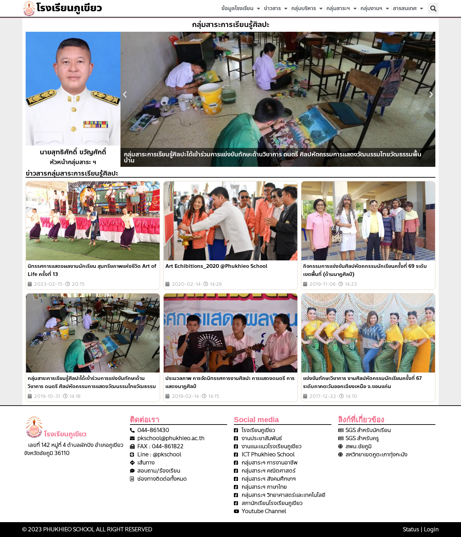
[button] (433, 8)
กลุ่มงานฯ (371, 8)
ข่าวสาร (272, 8)
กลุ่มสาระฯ (338, 8)
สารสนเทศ (404, 8)
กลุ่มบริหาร (303, 8)
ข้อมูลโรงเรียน (237, 8)
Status (411, 529)
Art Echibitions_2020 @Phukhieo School (216, 266)
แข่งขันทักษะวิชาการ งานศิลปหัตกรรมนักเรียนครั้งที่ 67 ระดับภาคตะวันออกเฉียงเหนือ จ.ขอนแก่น (362, 382)
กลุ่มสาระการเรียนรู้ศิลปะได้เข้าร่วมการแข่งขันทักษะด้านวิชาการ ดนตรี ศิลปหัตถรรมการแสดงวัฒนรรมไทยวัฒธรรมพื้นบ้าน (92, 386)
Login (431, 529)
